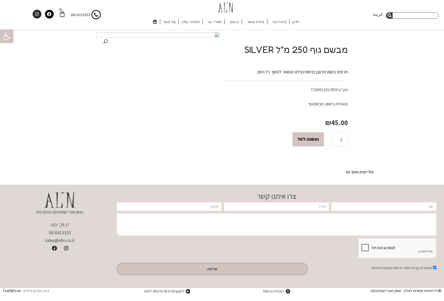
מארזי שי (215, 22)
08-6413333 (80, 15)
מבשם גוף (316, 104)
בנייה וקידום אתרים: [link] (35, 290)
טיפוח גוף (279, 22)
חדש (295, 22)
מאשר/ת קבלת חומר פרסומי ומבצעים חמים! (402, 268)
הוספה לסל (308, 139)
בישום (234, 22)
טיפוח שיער (255, 22)
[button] (6, 36)
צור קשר (169, 22)
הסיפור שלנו (190, 22)
